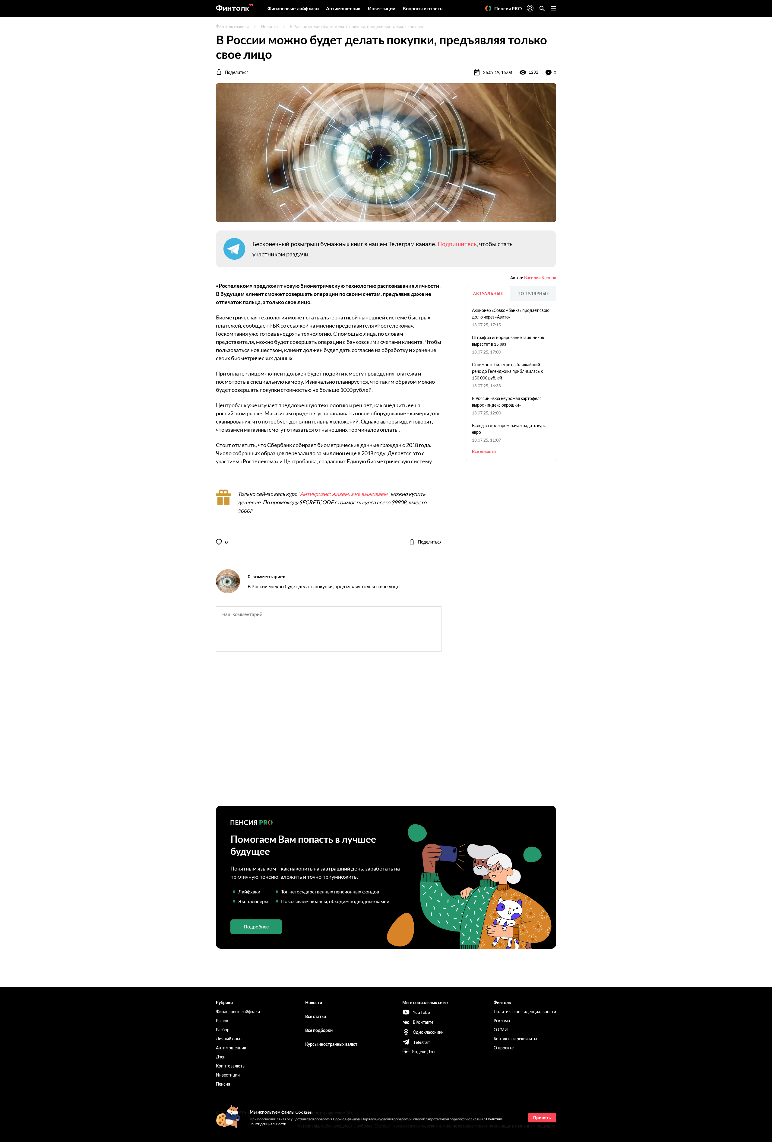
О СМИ (501, 1029)
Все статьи (315, 1016)
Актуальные (488, 293)
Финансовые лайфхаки (293, 8)
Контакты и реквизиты (515, 1038)
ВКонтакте (423, 1022)
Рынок (222, 1020)
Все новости (484, 451)
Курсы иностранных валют (331, 1044)
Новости (269, 26)
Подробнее (256, 926)
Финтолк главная (232, 26)
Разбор (222, 1029)
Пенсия (223, 1083)
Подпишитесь (457, 243)
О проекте (504, 1047)
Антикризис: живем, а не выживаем (344, 493)
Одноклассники (428, 1032)
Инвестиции (381, 8)
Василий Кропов (540, 277)
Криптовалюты (230, 1065)
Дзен (221, 1056)
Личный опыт (229, 1038)
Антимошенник (343, 8)
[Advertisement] (386, 734)
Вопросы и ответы (423, 8)
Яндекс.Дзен (424, 1051)
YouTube (421, 1012)
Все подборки (319, 1030)
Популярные (533, 293)
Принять (542, 1117)
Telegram (422, 1042)
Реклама (502, 1020)
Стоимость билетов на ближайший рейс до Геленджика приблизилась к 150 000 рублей (507, 371)
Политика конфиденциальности (525, 1011)
